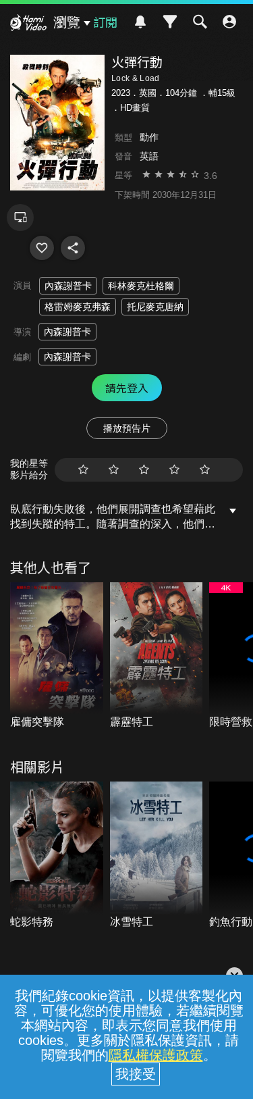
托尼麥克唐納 (155, 306)
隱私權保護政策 (156, 1055)
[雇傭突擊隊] (56, 656)
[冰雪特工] (156, 855)
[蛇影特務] (56, 855)
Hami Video (28, 24)
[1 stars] (83, 470)
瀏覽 (66, 22)
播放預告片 (126, 428)
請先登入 (126, 388)
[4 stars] (174, 470)
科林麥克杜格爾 (141, 285)
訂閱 (105, 21)
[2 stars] (114, 470)
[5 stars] (205, 470)
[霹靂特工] (156, 656)
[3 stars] (144, 470)
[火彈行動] (42, 248)
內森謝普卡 (68, 285)
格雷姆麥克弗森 (78, 306)
